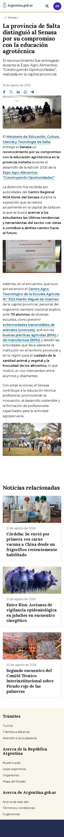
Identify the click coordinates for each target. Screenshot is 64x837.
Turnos (8, 725)
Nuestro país (11, 763)
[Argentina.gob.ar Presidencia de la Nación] (18, 5)
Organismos (11, 775)
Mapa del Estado (14, 781)
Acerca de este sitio (16, 802)
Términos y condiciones (19, 808)
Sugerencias (11, 814)
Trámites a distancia (16, 732)
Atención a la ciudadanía (20, 738)
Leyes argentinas (14, 769)
